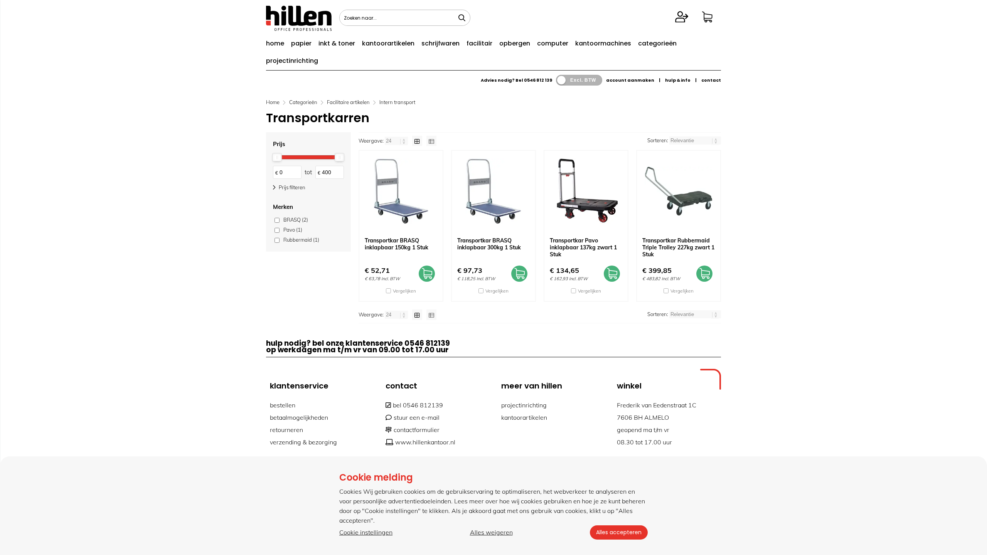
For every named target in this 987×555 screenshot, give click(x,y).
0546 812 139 (538, 80)
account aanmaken (630, 80)
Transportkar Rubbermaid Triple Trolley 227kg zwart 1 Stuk (678, 247)
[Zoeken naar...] (462, 17)
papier (301, 43)
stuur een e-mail (417, 417)
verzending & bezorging (303, 442)
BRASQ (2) (295, 220)
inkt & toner (336, 43)
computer (552, 43)
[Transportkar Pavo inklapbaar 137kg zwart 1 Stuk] (586, 191)
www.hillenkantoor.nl (425, 442)
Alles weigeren (491, 532)
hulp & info (678, 80)
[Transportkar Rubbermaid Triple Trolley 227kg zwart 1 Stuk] (678, 191)
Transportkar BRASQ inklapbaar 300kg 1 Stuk (489, 244)
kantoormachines (603, 43)
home (275, 43)
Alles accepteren (619, 532)
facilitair (479, 43)
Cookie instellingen (365, 532)
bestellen (282, 405)
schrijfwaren (440, 43)
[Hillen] (299, 28)
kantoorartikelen (388, 43)
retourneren (286, 430)
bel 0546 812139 (418, 405)
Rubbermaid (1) (301, 240)
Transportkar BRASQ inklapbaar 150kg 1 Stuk (396, 244)
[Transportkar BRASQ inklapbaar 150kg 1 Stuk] (401, 191)
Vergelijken (404, 291)
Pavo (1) (292, 230)
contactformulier (417, 430)
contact (711, 80)
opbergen (514, 43)
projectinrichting (292, 60)
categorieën (657, 43)
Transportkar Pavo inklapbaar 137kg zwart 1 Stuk (583, 247)
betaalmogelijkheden (299, 417)
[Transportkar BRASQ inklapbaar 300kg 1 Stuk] (493, 191)
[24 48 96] (397, 141)
